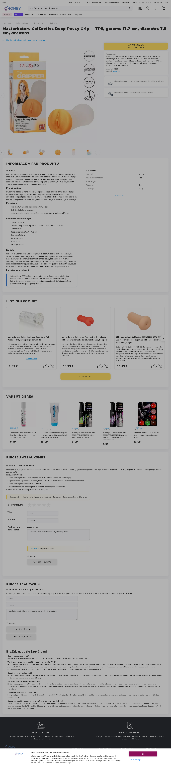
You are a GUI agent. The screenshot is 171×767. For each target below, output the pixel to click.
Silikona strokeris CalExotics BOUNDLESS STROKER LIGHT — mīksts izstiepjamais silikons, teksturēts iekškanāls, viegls (138, 340)
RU (158, 2)
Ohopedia (78, 14)
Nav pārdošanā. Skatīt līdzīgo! (136, 46)
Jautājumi (41, 40)
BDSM (63, 14)
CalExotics (54, 23)
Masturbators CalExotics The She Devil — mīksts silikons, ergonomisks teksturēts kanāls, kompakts (85, 338)
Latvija (5, 2)
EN (161, 2)
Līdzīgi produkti (20, 40)
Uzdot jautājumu (21, 629)
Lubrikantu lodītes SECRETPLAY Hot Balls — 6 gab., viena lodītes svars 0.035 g (146, 435)
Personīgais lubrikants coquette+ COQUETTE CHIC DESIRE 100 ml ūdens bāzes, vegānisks (84, 435)
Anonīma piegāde (112, 2)
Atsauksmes (32, 40)
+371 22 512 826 (144, 2)
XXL (69, 14)
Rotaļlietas (41, 14)
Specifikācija (7, 40)
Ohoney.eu (7, 23)
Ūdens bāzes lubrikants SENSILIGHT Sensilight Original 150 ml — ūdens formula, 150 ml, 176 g (23, 435)
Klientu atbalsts (75, 2)
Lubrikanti (29, 14)
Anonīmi (33, 556)
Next (97, 95)
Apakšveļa (53, 14)
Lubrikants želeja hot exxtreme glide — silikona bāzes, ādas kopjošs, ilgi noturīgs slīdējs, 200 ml (54, 435)
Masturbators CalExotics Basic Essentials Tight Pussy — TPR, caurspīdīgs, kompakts (29, 338)
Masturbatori (39, 23)
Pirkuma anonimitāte (93, 2)
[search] (130, 8)
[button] (163, 338)
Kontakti (125, 2)
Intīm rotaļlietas (23, 23)
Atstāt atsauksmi (42, 562)
